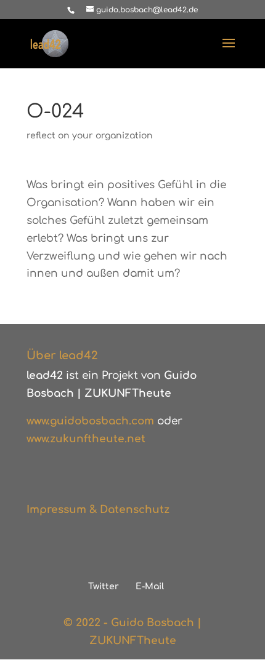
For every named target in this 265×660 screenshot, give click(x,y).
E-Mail (150, 586)
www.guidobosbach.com (90, 421)
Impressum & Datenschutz (97, 509)
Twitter (103, 586)
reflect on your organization (89, 135)
